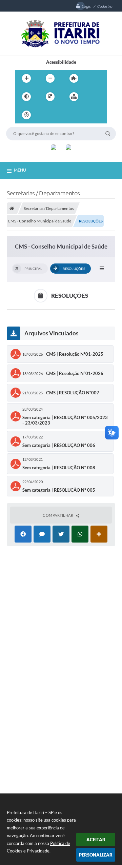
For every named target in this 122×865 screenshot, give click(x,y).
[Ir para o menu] (60, 115)
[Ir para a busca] (75, 115)
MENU (20, 170)
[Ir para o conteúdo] (46, 115)
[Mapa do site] (74, 96)
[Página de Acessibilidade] (26, 114)
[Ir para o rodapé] (90, 115)
